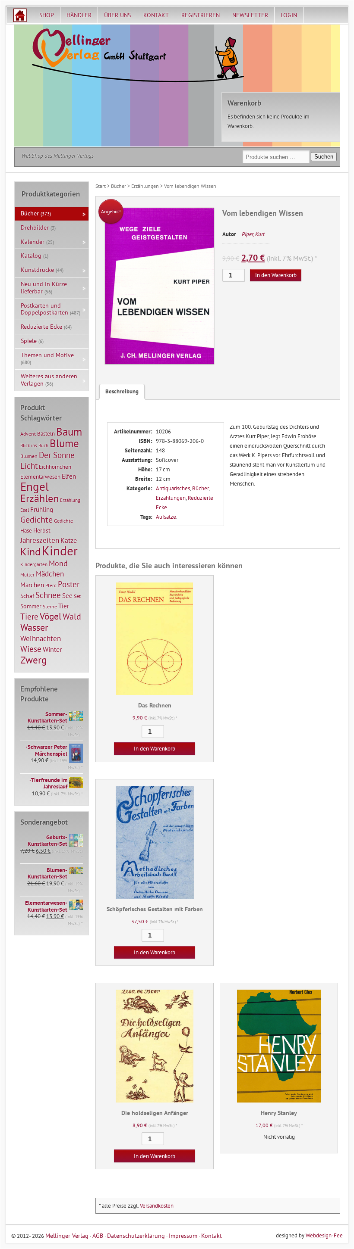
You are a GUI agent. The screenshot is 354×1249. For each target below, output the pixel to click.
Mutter (27, 575)
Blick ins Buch (34, 445)
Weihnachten (40, 638)
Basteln (46, 433)
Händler (79, 15)
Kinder (60, 550)
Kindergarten (33, 564)
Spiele (29, 341)
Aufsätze (166, 516)
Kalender (32, 242)
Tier (63, 605)
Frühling (41, 509)
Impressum (183, 1235)
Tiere (29, 616)
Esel (24, 510)
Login (289, 15)
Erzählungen (145, 186)
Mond (58, 563)
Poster (68, 584)
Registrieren (200, 15)
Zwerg (33, 659)
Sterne (50, 606)
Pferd (51, 585)
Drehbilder (35, 227)
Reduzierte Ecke (41, 326)
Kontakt (156, 15)
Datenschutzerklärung (136, 1235)
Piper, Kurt (253, 234)
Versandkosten (157, 1205)
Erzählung (70, 500)
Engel (34, 486)
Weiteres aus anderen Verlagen (49, 379)
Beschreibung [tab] (122, 391)
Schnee (48, 595)
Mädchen (50, 574)
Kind (30, 551)
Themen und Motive (47, 355)
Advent (28, 433)
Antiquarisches (173, 488)
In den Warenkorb (276, 275)
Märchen (32, 585)
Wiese (30, 649)
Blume (64, 443)
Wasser (34, 627)
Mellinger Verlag (66, 1235)
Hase (26, 530)
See (67, 596)
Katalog (31, 255)
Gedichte (36, 519)
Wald (72, 616)
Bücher (118, 186)
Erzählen (39, 498)
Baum (69, 431)
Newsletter (250, 15)
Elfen (69, 476)
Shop (46, 15)
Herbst (42, 530)
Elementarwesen (40, 476)
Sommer (30, 606)
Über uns (117, 15)
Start (100, 186)
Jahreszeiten (39, 540)
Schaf (27, 596)
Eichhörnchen (55, 466)
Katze (68, 540)
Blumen (29, 456)
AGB (97, 1235)
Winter (52, 649)
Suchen (323, 156)
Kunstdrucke (37, 270)
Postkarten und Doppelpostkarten (44, 309)
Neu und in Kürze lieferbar (44, 287)
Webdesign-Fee (324, 1235)
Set (77, 596)
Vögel (50, 616)
